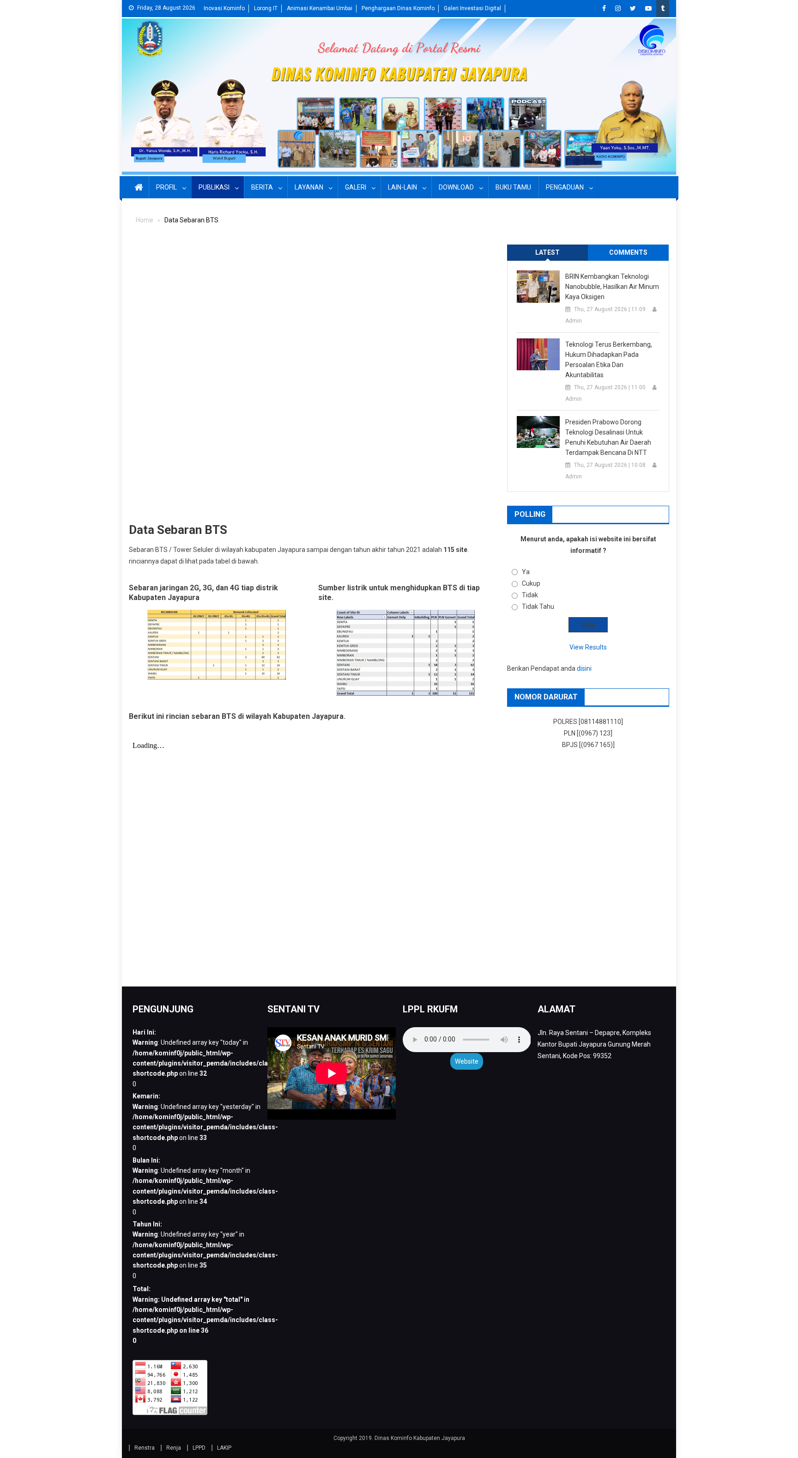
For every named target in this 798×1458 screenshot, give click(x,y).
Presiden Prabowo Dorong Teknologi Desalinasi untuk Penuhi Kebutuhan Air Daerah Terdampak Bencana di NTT (608, 437)
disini (584, 668)
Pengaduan (565, 187)
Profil (166, 187)
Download (456, 187)
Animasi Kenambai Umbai (319, 8)
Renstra (144, 1448)
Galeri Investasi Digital (472, 8)
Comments (628, 252)
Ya (526, 572)
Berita (262, 187)
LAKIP (224, 1448)
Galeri (355, 187)
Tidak (530, 595)
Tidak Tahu (538, 606)
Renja (173, 1448)
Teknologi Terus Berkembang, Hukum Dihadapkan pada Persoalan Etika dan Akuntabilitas (608, 360)
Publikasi (214, 187)
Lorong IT (266, 8)
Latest (547, 252)
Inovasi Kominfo (224, 8)
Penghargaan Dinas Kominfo (398, 8)
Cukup (531, 583)
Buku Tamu (513, 187)
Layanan (309, 187)
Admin (573, 321)
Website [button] (466, 1061)
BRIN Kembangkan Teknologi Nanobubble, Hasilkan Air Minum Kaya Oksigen (612, 286)
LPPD (199, 1448)
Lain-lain (402, 187)
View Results (588, 647)
